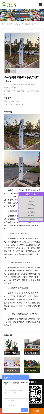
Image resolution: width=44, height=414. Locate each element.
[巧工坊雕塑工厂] (8, 4)
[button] (40, 4)
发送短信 (34, 411)
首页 (10, 24)
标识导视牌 (29, 24)
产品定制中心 (18, 24)
